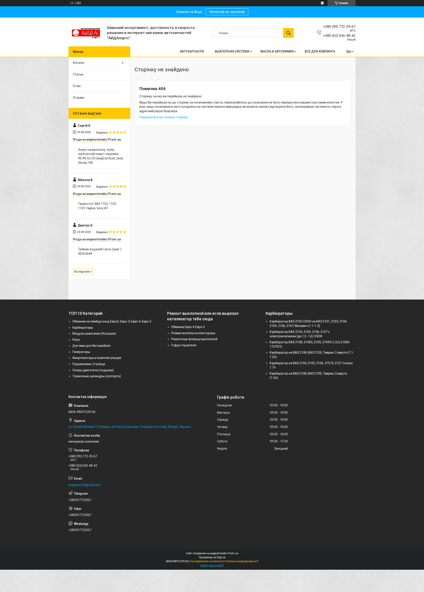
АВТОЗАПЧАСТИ (192, 51)
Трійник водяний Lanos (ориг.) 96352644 (99, 251)
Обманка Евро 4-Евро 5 (188, 327)
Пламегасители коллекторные (193, 333)
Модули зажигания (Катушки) (94, 333)
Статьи (78, 74)
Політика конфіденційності (241, 561)
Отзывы (78, 97)
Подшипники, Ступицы (88, 364)
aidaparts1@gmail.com (84, 485)
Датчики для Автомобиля (91, 345)
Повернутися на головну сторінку (163, 117)
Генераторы (81, 352)
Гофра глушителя (183, 345)
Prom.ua (233, 553)
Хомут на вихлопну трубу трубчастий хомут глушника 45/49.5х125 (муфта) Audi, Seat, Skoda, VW (100, 156)
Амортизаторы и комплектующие (96, 358)
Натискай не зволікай (227, 12)
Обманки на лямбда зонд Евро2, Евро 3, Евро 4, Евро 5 (111, 321)
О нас (77, 86)
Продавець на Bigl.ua (212, 557)
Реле (76, 339)
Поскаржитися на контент (206, 561)
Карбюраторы (82, 327)
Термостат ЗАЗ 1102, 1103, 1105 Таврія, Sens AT (97, 206)
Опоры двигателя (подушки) (93, 370)
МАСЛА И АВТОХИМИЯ (277, 51)
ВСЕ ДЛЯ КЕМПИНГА (320, 51)
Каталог (79, 62)
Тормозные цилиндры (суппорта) (96, 376)
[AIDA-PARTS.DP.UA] (86, 33)
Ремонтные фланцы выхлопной (194, 339)
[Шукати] (288, 33)
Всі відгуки (82, 271)
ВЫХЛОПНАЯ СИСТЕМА (232, 51)
